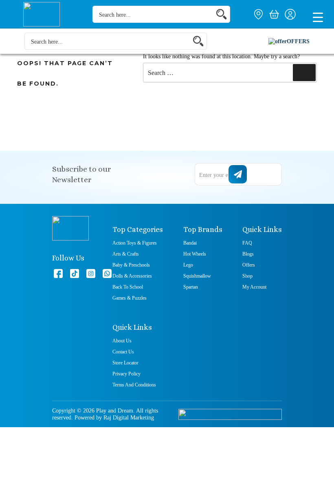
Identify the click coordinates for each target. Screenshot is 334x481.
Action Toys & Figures (134, 243)
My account (254, 287)
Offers (248, 265)
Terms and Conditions (134, 385)
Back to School (127, 287)
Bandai (190, 243)
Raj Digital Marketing (128, 418)
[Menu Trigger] (318, 17)
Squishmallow (197, 276)
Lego (188, 265)
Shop (247, 276)
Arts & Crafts (125, 254)
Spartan (190, 287)
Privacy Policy (126, 374)
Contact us (123, 352)
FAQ (247, 243)
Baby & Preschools (131, 265)
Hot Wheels (194, 254)
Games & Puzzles (129, 298)
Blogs (248, 254)
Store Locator (125, 363)
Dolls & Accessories (132, 276)
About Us (122, 341)
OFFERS (298, 41)
